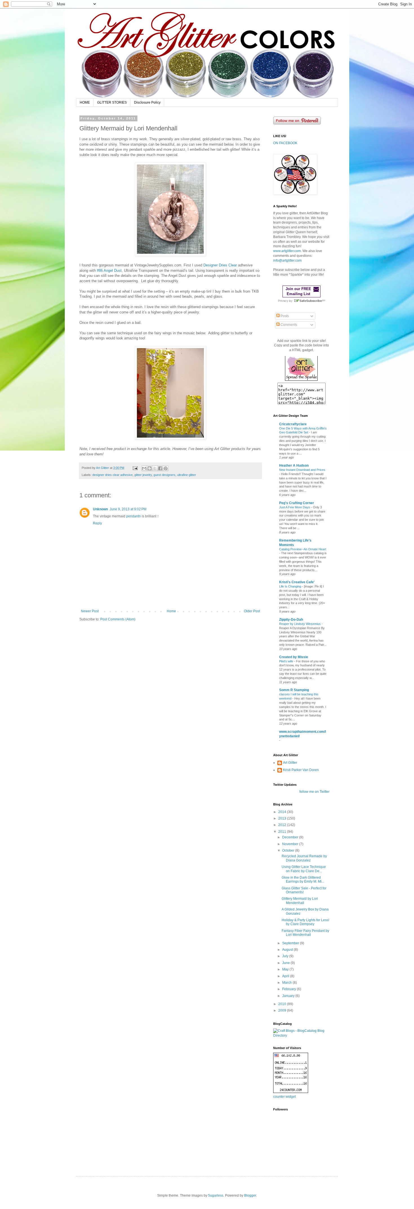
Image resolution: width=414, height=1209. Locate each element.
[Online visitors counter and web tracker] (290, 1092)
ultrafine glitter (186, 475)
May (286, 969)
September (291, 943)
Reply (97, 523)
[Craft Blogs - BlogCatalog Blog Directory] (301, 1035)
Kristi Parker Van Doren (301, 770)
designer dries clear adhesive (112, 475)
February (289, 989)
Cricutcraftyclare (293, 424)
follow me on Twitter (314, 792)
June (286, 963)
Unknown (100, 509)
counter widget (284, 1097)
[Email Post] (135, 467)
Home (171, 611)
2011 (282, 832)
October (288, 850)
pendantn (133, 516)
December (290, 837)
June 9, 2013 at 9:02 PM (128, 509)
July (285, 956)
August (288, 950)
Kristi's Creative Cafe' (297, 582)
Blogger (250, 1195)
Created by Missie (293, 657)
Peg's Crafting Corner (296, 503)
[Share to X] (155, 468)
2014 (282, 812)
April (286, 976)
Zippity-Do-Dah (291, 620)
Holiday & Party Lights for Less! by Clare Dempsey (305, 922)
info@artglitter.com (287, 260)
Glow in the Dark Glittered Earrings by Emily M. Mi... (303, 879)
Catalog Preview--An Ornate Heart (302, 549)
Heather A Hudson (294, 465)
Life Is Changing (290, 586)
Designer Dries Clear (220, 265)
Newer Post (90, 611)
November (290, 844)
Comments (288, 325)
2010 (282, 1004)
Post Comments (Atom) (117, 619)
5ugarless (215, 1195)
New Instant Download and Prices (302, 469)
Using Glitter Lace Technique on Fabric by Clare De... (304, 869)
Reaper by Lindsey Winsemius (300, 623)
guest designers (164, 475)
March (287, 983)
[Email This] (144, 468)
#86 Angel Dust (109, 270)
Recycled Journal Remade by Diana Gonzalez (304, 858)
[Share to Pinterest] (165, 468)
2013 (282, 818)
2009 (282, 1010)
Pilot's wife (286, 661)
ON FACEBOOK (285, 143)
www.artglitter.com (287, 251)
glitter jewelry (143, 475)
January (288, 996)
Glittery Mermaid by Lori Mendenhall (300, 901)
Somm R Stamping (294, 690)
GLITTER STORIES (112, 102)
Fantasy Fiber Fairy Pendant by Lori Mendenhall (305, 933)
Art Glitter (290, 763)
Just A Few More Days (295, 507)
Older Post (252, 611)
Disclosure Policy (147, 102)
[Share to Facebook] (160, 468)
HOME (85, 102)
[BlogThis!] (149, 468)
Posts (284, 316)
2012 (282, 825)
